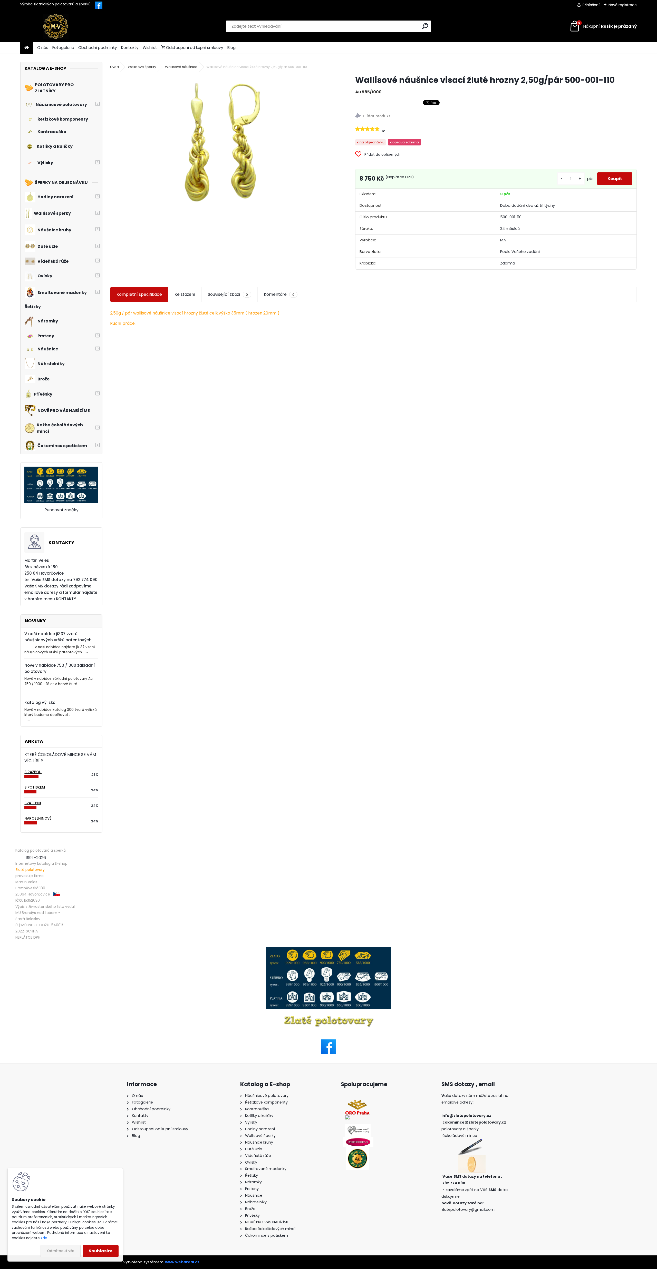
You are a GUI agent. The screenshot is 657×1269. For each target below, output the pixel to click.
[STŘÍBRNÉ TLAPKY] (358, 1127)
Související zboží (228, 294)
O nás (42, 47)
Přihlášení (591, 4)
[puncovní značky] (328, 978)
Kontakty (130, 47)
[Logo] (55, 26)
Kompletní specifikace (139, 294)
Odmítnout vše (60, 1250)
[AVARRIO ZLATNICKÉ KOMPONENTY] (357, 1150)
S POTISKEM (34, 787)
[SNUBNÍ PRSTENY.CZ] (358, 1140)
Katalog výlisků (39, 702)
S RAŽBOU (33, 772)
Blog (231, 47)
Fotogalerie (63, 47)
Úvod (114, 66)
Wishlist (150, 47)
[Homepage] (26, 48)
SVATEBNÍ (32, 803)
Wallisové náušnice (181, 66)
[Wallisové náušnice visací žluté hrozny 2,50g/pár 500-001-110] (224, 143)
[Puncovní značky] (61, 470)
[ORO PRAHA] (357, 1102)
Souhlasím (100, 1251)
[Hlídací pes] (495, 116)
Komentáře (279, 294)
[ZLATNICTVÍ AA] (355, 1117)
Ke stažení (185, 294)
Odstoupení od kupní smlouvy (194, 47)
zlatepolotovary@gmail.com (468, 1209)
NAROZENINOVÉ (37, 818)
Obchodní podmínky (97, 47)
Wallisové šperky (142, 66)
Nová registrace (622, 4)
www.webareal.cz (182, 1262)
